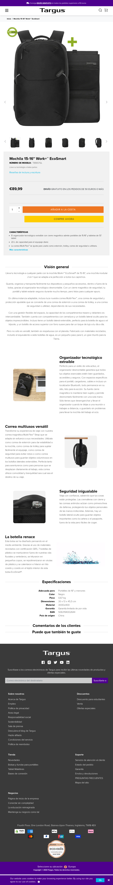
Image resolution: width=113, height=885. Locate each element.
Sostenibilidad (15, 721)
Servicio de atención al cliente (90, 760)
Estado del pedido (84, 764)
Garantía (79, 769)
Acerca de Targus (17, 699)
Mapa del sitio (82, 782)
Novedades (14, 760)
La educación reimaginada (21, 807)
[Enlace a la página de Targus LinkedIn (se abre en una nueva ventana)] (68, 662)
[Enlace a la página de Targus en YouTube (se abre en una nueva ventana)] (62, 662)
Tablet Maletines (16, 769)
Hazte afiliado (15, 735)
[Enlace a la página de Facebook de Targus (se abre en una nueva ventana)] (43, 662)
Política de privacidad (18, 708)
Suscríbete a (100, 680)
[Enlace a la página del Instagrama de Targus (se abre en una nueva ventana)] (49, 662)
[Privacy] (39, 881)
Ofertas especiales (86, 708)
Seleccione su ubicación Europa (57, 866)
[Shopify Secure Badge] (20, 831)
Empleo (12, 703)
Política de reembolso (19, 744)
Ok (100, 880)
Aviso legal (13, 712)
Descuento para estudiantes (91, 699)
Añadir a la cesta (63, 209)
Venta (80, 703)
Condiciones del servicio (20, 739)
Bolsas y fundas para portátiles (23, 764)
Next (106, 102)
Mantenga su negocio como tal (23, 812)
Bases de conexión (17, 773)
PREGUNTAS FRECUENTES (89, 778)
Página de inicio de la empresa (23, 798)
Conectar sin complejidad (21, 803)
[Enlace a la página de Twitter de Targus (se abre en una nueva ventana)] (55, 662)
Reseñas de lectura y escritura (24, 172)
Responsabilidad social (19, 717)
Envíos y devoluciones (86, 773)
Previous (5, 102)
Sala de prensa (15, 726)
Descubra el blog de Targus (22, 730)
